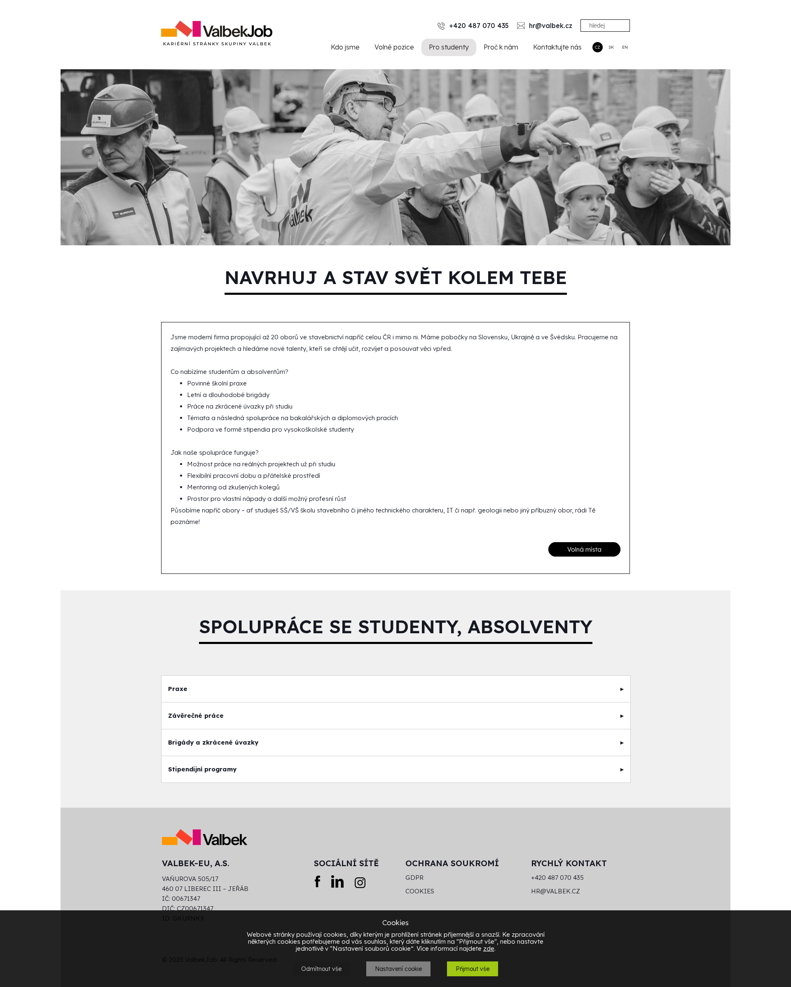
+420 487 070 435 (557, 877)
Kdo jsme (345, 47)
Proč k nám (501, 47)
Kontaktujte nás (557, 47)
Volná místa (584, 549)
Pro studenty (449, 47)
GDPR (414, 877)
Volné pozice (394, 47)
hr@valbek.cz (555, 891)
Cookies (419, 891)
